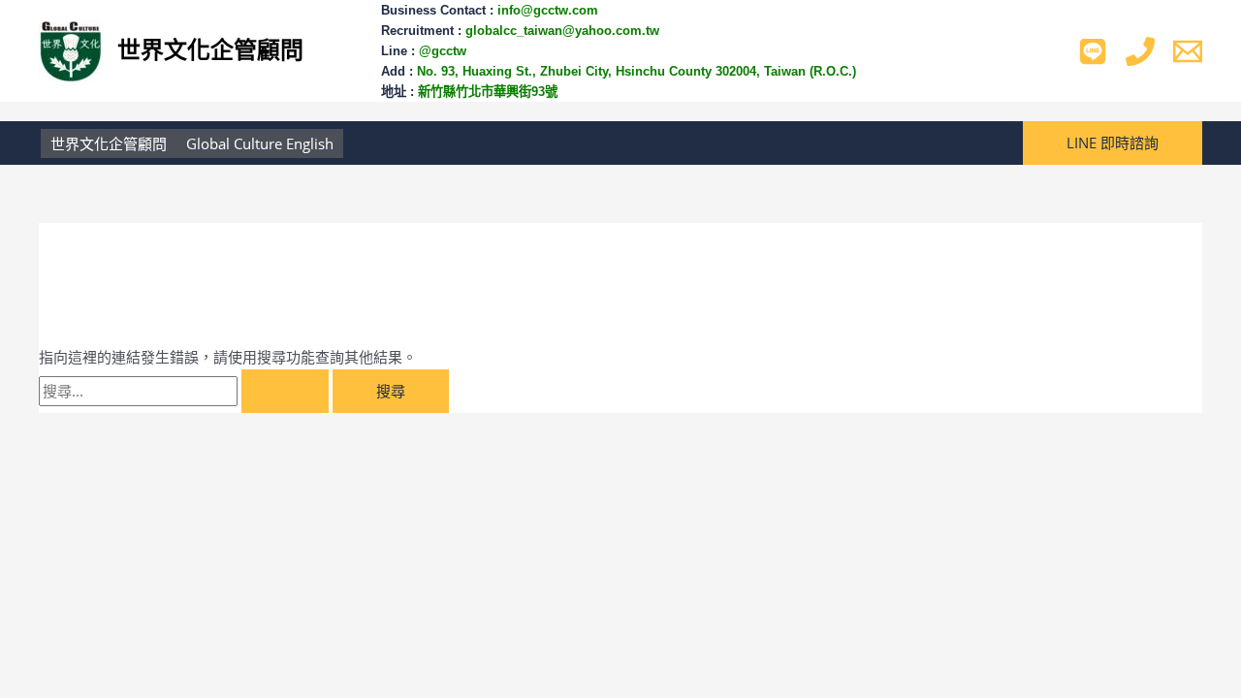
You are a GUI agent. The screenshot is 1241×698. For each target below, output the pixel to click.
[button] (1112, 143)
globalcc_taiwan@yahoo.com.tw (562, 30)
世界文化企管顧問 (210, 50)
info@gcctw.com (547, 10)
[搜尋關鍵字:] (186, 390)
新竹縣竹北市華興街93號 (487, 91)
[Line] (1092, 51)
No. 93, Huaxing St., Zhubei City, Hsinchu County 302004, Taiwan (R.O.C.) (638, 71)
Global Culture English (260, 143)
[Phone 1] (1140, 51)
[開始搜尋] (285, 391)
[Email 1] (1187, 51)
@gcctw (442, 51)
